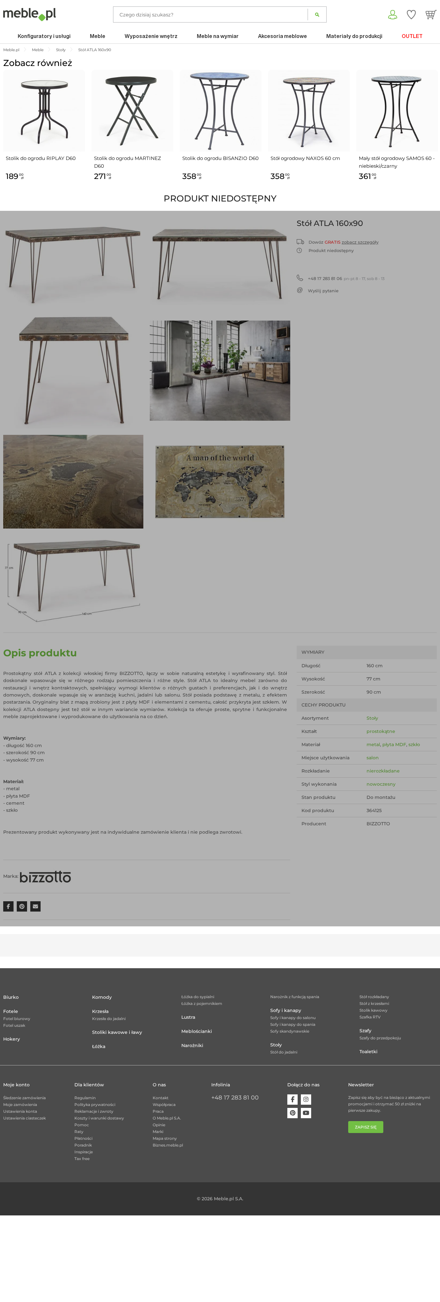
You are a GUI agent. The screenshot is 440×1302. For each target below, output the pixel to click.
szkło (414, 744)
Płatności (83, 1138)
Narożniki (192, 1045)
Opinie (159, 1124)
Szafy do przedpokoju (380, 1037)
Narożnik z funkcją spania (294, 996)
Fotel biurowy (16, 1018)
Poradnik (83, 1145)
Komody (102, 997)
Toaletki (368, 1051)
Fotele (10, 1011)
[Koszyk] (431, 14)
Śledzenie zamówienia (24, 1097)
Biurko (11, 997)
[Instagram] (306, 1099)
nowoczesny (381, 784)
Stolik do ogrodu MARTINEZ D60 (127, 162)
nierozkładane (383, 771)
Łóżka (98, 1046)
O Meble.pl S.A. (167, 1118)
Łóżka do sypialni (197, 996)
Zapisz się (366, 1127)
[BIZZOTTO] (45, 876)
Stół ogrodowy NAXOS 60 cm (305, 158)
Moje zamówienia (20, 1104)
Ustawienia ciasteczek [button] (24, 1118)
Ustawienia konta (20, 1111)
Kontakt (160, 1097)
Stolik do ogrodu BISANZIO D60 (220, 158)
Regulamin (85, 1097)
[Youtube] (306, 1113)
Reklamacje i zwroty (93, 1111)
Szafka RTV (370, 1017)
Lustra (188, 1017)
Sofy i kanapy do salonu (293, 1017)
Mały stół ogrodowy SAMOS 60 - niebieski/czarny (397, 162)
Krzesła (100, 1011)
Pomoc (81, 1124)
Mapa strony (165, 1138)
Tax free (82, 1158)
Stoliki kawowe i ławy (117, 1032)
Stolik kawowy (373, 1010)
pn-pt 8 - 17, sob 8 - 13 (346, 278)
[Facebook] (292, 1099)
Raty (78, 1131)
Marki (158, 1131)
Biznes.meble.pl (168, 1145)
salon (373, 758)
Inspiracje (83, 1151)
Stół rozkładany (374, 996)
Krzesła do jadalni (109, 1018)
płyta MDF (394, 744)
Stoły (372, 718)
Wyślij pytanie (323, 290)
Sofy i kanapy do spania (292, 1024)
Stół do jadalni (283, 1052)
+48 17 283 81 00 (235, 1097)
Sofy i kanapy (285, 1010)
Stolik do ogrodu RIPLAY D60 (41, 158)
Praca (158, 1111)
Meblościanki (196, 1031)
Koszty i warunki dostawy (99, 1118)
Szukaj (317, 14)
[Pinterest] (292, 1113)
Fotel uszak (14, 1025)
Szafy (365, 1031)
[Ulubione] (411, 14)
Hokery (11, 1039)
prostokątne (381, 731)
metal (373, 744)
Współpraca (164, 1104)
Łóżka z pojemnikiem (201, 1003)
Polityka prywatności (94, 1104)
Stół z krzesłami (374, 1003)
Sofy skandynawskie (289, 1031)
